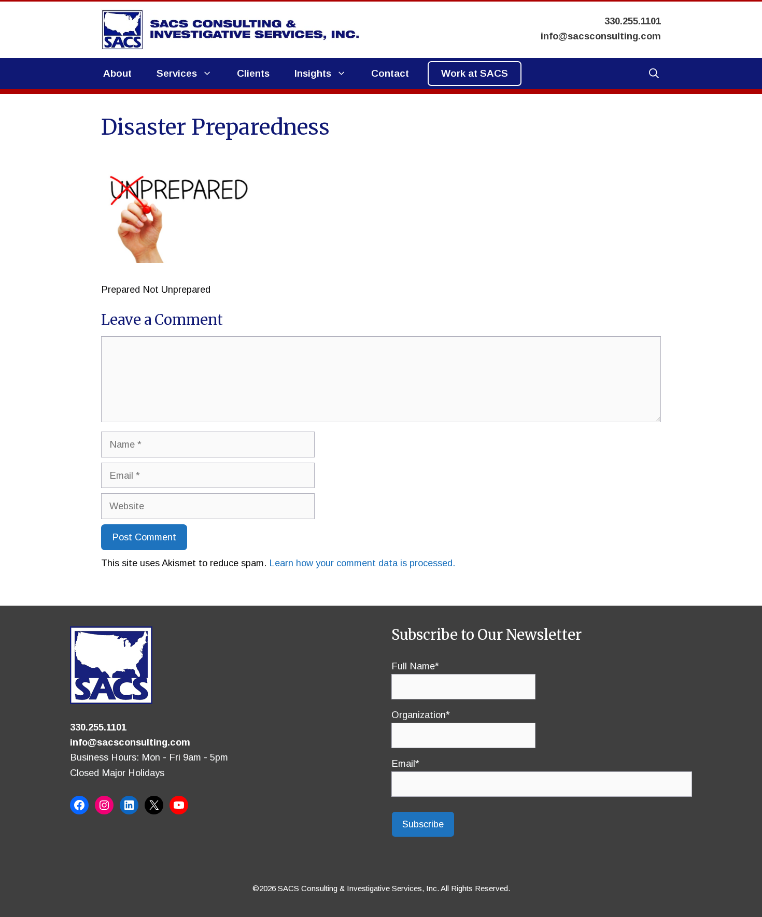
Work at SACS (474, 73)
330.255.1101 (98, 727)
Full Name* (415, 666)
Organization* (420, 714)
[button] (654, 73)
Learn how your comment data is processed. (362, 562)
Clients (253, 73)
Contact (390, 73)
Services (177, 73)
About (117, 73)
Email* (405, 763)
